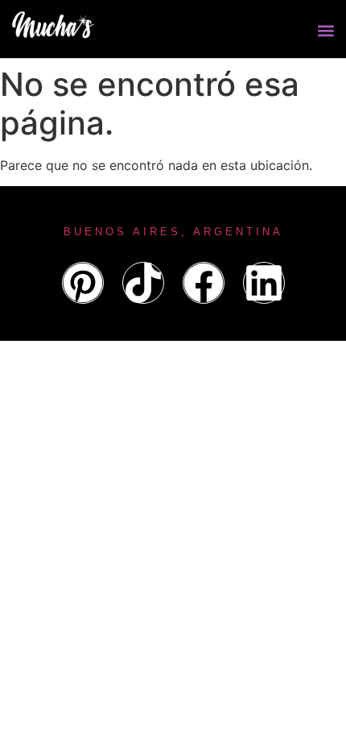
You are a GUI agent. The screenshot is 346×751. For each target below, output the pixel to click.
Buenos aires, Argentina (173, 232)
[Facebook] (203, 283)
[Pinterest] (83, 283)
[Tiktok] (143, 283)
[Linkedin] (264, 283)
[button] (325, 31)
